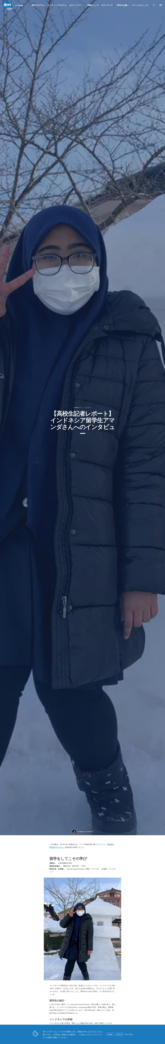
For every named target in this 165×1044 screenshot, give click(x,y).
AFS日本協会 (7, 6)
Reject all (119, 1034)
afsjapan (81, 831)
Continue (109, 1034)
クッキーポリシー (92, 1032)
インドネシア (87, 407)
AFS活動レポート (78, 407)
